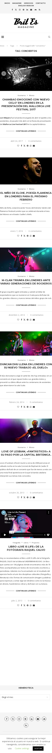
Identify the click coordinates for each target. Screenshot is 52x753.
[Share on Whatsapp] (30, 145)
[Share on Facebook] (21, 145)
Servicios (28, 3)
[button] (3, 73)
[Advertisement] (26, 651)
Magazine (16, 3)
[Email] (31, 9)
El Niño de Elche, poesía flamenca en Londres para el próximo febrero (26, 196)
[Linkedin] (27, 9)
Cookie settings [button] (22, 748)
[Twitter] (16, 9)
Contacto (40, 3)
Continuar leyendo (26, 131)
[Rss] (39, 9)
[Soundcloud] (35, 9)
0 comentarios (34, 141)
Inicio (7, 3)
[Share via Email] (34, 145)
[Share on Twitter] (24, 145)
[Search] (49, 37)
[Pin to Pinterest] (27, 145)
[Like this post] (18, 145)
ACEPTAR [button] (38, 748)
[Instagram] (20, 9)
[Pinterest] (23, 9)
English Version (26, 6)
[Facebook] (12, 9)
